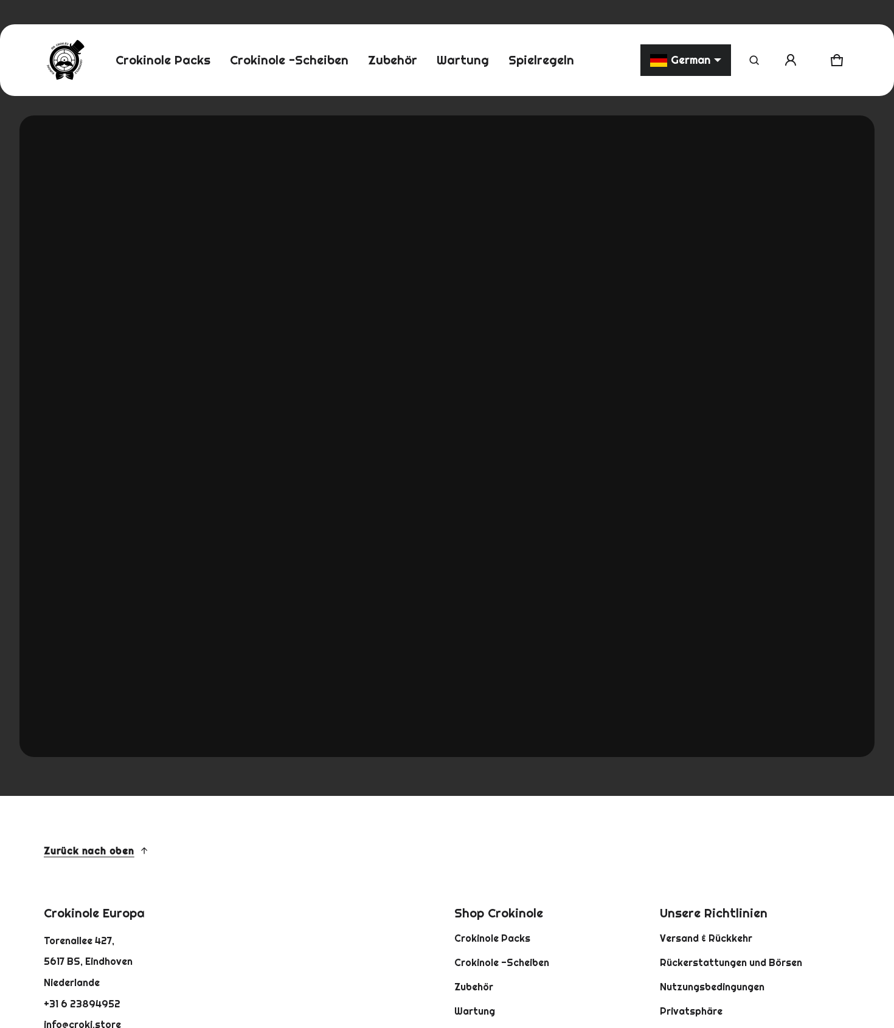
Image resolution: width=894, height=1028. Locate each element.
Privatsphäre (691, 1011)
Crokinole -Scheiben (501, 962)
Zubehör (473, 987)
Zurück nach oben (89, 851)
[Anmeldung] (790, 60)
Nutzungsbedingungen (712, 987)
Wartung (474, 1011)
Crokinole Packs (492, 938)
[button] (754, 60)
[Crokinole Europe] (65, 60)
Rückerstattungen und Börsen (731, 962)
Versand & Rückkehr (706, 938)
